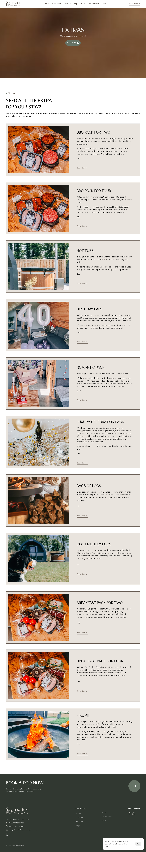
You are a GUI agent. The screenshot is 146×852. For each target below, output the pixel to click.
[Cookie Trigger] (7, 834)
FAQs (104, 821)
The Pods (79, 822)
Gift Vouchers (107, 816)
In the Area (80, 817)
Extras (104, 812)
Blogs (78, 826)
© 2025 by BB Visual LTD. (16, 845)
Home (78, 813)
